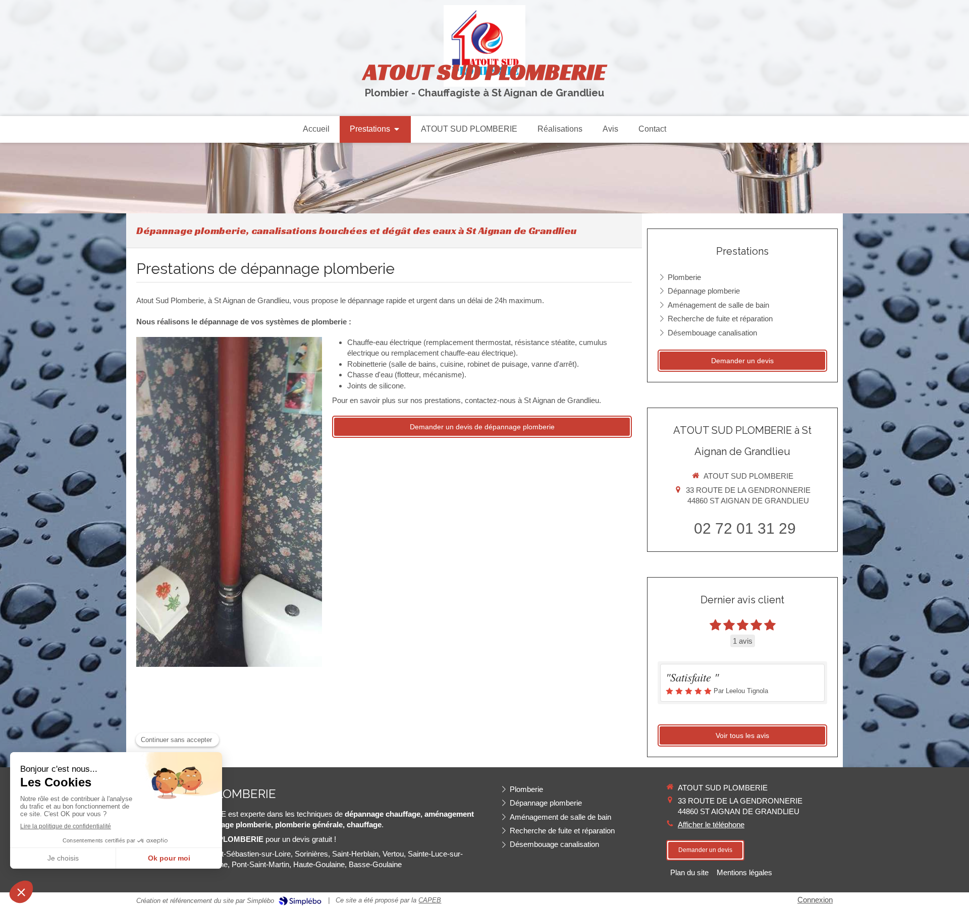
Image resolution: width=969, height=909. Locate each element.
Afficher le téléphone (711, 824)
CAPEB (429, 900)
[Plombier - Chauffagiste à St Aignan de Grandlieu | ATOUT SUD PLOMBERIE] (484, 46)
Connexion (815, 899)
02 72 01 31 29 (745, 528)
